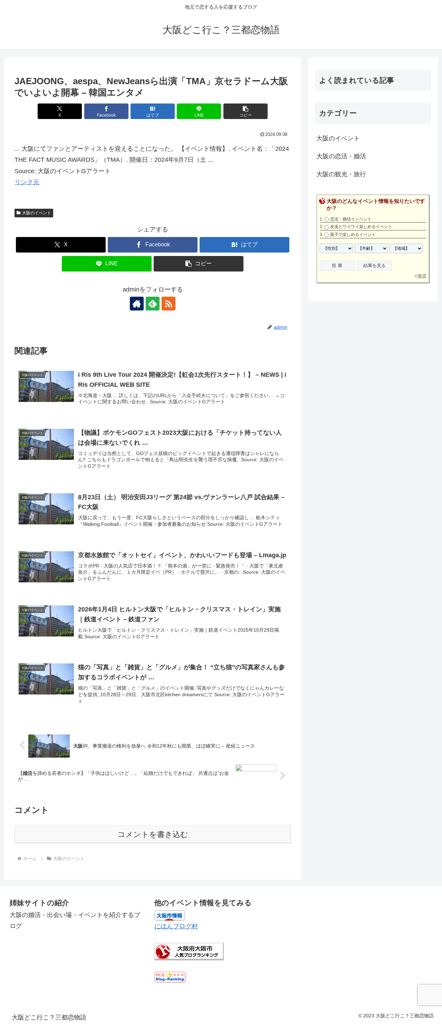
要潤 (422, 276)
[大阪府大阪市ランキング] (188, 951)
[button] (245, 111)
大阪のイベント (36, 212)
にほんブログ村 (176, 926)
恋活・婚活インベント (351, 219)
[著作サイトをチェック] (137, 303)
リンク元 (27, 182)
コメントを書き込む (152, 834)
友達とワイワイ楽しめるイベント (361, 226)
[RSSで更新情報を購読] (168, 303)
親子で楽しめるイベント (353, 234)
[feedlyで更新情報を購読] (153, 303)
